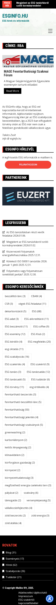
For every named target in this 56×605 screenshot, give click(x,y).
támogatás (13, 500)
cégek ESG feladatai (32, 303)
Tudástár (11, 577)
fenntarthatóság (17, 409)
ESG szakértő (39, 364)
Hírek (9, 565)
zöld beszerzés (15, 515)
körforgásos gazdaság (20, 462)
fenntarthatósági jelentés (21, 417)
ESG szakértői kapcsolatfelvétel (28, 601)
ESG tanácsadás (38, 372)
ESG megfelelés (39, 341)
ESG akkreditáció (36, 319)
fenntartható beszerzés (20, 394)
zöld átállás (13, 523)
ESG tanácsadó (15, 379)
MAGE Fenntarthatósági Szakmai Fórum (26, 73)
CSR (9, 303)
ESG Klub (38, 334)
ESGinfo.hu (15, 16)
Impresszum (25, 596)
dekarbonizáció (15, 311)
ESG (36, 311)
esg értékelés (39, 387)
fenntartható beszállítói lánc (23, 402)
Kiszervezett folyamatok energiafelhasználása (18, 253)
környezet (12, 470)
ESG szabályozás (17, 356)
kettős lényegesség (18, 447)
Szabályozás (13, 571)
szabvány (31, 492)
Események (12, 558)
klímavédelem (14, 455)
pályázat (11, 492)
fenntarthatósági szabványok (24, 425)
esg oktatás (14, 349)
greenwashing (15, 432)
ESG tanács (13, 372)
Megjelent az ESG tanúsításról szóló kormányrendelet (32, 4)
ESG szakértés (15, 364)
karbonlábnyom (16, 440)
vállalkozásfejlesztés (18, 508)
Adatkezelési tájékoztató (32, 592)
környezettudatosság (19, 477)
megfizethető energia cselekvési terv (28, 485)
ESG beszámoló (16, 326)
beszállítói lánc (15, 296)
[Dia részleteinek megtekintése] (28, 196)
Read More (12, 91)
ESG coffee (41, 326)
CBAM (36, 296)
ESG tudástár (40, 379)
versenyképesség (39, 500)
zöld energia (40, 515)
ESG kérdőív (13, 341)
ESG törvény (14, 387)
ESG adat (12, 319)
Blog (8, 552)
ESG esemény (15, 334)
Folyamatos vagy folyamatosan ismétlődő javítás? (22, 272)
